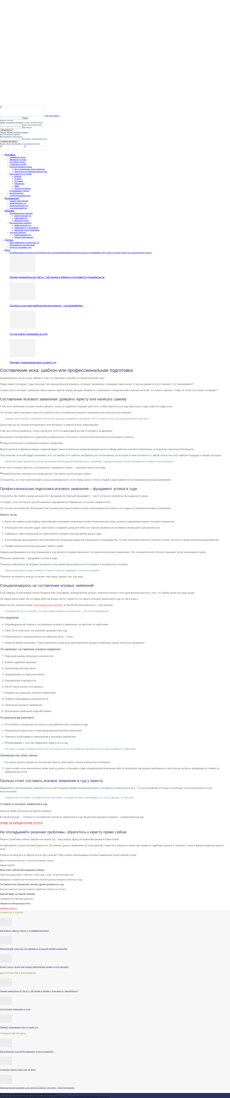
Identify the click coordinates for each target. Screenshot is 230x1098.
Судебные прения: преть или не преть (18, 1070)
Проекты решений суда (20, 247)
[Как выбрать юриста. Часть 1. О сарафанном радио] (6, 925)
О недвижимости (96, 252)
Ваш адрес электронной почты (34, 139)
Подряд (18, 179)
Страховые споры (18, 164)
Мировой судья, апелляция (26, 230)
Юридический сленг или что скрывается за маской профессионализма (33, 949)
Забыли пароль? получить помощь (14, 132)
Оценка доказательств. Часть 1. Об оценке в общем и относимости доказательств (57, 277)
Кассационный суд (18, 208)
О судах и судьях (112, 252)
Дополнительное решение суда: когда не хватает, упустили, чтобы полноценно (37, 1088)
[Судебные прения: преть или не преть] (6, 1064)
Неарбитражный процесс (76, 252)
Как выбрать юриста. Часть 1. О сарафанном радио (24, 931)
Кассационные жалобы (21, 223)
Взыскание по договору (21, 174)
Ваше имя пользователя (31, 125)
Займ (16, 186)
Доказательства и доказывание (49, 252)
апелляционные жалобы (48, 605)
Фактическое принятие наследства (30, 171)
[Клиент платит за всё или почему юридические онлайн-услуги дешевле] (6, 962)
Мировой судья (21, 220)
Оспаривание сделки (19, 191)
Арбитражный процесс (23, 252)
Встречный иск (16, 193)
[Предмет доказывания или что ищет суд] (23, 356)
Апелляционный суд (19, 205)
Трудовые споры (17, 162)
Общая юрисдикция (19, 201)
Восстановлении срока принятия (29, 169)
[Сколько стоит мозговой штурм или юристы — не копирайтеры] (23, 300)
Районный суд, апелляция (26, 228)
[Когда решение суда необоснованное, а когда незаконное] (6, 1046)
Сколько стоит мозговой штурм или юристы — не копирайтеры (46, 305)
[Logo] (12, 150)
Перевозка (19, 183)
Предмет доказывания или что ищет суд (33, 362)
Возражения (12, 198)
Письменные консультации (22, 245)
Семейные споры (18, 157)
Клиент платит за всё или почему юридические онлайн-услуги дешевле (34, 967)
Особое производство (20, 195)
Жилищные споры (18, 159)
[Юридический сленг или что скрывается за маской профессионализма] (6, 944)
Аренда (17, 176)
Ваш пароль (27, 127)
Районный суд (21, 218)
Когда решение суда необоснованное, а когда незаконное (26, 1052)
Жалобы (9, 210)
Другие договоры (22, 188)
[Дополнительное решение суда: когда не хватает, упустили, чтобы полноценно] (6, 1083)
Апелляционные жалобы (21, 213)
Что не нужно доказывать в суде (28, 334)
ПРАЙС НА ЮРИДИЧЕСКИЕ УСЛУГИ (21, 823)
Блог (7, 250)
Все (11, 252)
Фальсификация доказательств (24, 242)
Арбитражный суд (18, 203)
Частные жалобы (18, 232)
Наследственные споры (21, 167)
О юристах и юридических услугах (136, 252)
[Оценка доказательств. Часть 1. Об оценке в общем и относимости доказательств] (23, 271)
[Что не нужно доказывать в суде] (23, 328)
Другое (9, 240)
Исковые (10, 154)
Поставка (18, 181)
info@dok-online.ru (8, 908)
